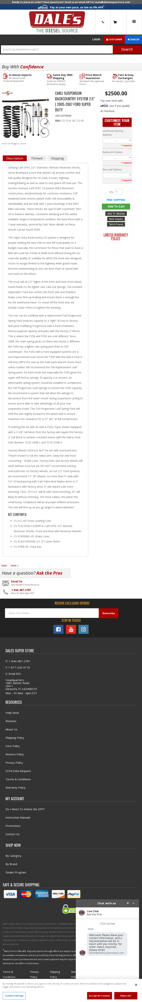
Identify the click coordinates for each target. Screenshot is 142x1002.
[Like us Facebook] (58, 629)
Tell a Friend (116, 224)
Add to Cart (116, 206)
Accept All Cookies (99, 995)
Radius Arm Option (113, 152)
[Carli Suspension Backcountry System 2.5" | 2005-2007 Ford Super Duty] (26, 119)
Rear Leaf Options (112, 169)
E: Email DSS (13, 674)
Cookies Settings (14, 995)
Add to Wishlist (116, 213)
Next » (14, 565)
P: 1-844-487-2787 (18, 661)
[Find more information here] (107, 949)
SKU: (58, 120)
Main (4, 565)
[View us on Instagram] (84, 629)
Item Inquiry (116, 218)
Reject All (125, 995)
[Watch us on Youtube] (71, 629)
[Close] (136, 985)
